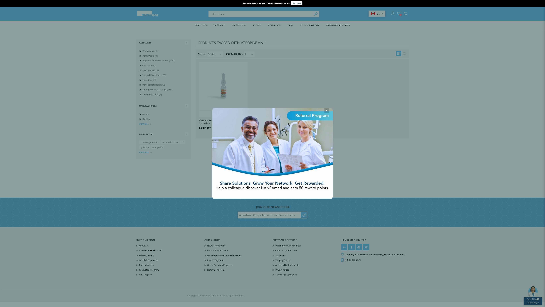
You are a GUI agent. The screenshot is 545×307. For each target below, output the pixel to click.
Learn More (296, 3)
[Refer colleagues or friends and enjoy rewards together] (272, 197)
